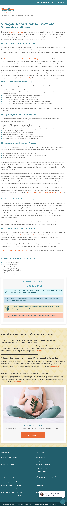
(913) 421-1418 (60, 2)
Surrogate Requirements (11, 264)
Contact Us (39, 489)
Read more (38, 351)
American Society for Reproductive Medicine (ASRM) (21, 59)
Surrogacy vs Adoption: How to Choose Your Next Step (25, 373)
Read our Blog (40, 485)
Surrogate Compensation (11, 262)
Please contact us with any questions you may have (44, 192)
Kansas (16, 235)
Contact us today (25, 78)
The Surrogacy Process (10, 266)
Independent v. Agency (10, 274)
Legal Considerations (10, 272)
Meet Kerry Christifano (42, 482)
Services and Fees (7, 461)
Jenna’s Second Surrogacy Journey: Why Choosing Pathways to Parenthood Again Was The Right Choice (29, 342)
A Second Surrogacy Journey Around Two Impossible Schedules (29, 358)
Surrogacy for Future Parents (10, 457)
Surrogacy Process (41, 457)
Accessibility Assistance (38, 504)
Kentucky (40, 235)
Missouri (22, 235)
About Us (38, 492)
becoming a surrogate (16, 32)
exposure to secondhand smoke (44, 129)
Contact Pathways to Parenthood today (14, 250)
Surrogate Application (10, 268)
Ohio (34, 235)
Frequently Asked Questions (12, 270)
